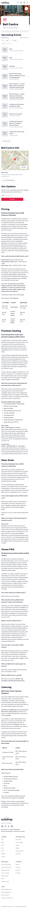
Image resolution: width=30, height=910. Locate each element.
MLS (2, 851)
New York (18, 839)
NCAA (3, 856)
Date (7, 40)
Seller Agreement (6, 892)
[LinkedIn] (12, 826)
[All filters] (2, 40)
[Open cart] (21, 2)
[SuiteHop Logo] (5, 2)
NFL (2, 839)
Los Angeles (19, 842)
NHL (2, 848)
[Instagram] (5, 826)
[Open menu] (27, 2)
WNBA (3, 853)
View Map (23, 167)
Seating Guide (5, 870)
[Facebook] (2, 826)
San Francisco (20, 851)
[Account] (24, 2)
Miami (17, 845)
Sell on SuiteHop (6, 864)
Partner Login (5, 881)
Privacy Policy (5, 895)
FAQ (2, 878)
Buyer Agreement (6, 889)
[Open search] (18, 2)
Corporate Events (6, 867)
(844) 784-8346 (6, 823)
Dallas (17, 848)
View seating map (9, 180)
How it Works (5, 873)
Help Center (4, 876)
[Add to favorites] (26, 8)
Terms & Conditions (7, 898)
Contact (18, 873)
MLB (2, 845)
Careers (18, 867)
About (17, 864)
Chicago (18, 853)
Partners (18, 870)
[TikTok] (9, 826)
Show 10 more (6, 141)
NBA (2, 842)
